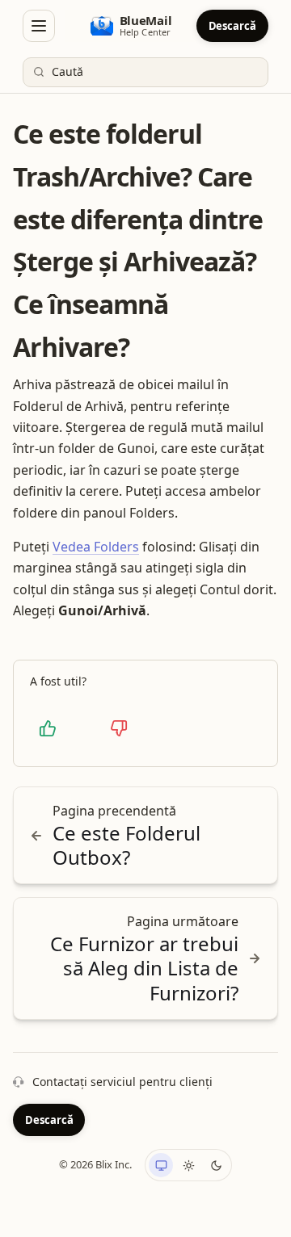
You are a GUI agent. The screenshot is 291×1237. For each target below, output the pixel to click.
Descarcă (232, 26)
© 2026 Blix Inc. (95, 1164)
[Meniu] (39, 26)
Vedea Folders (96, 547)
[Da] (47, 728)
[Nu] (119, 728)
